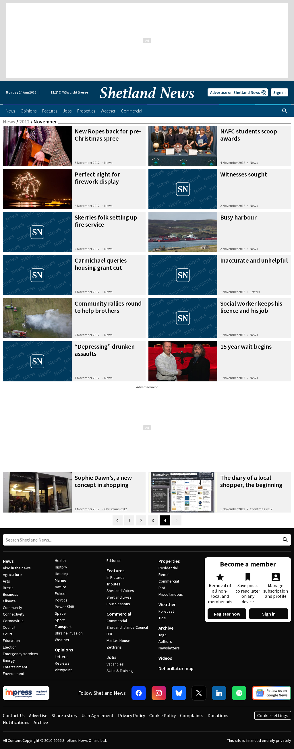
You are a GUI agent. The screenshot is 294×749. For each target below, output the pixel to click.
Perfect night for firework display (97, 177)
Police (60, 593)
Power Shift (64, 606)
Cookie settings (272, 715)
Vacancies (115, 664)
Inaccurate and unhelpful (254, 260)
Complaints (191, 715)
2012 (24, 121)
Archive (165, 628)
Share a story (64, 715)
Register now (227, 614)
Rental (163, 574)
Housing (62, 573)
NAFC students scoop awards (248, 134)
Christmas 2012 (115, 509)
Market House (118, 640)
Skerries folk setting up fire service (106, 220)
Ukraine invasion (69, 633)
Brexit (8, 587)
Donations (218, 715)
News (9, 121)
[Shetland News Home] (147, 102)
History (61, 567)
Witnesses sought (243, 174)
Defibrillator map (176, 668)
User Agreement (98, 715)
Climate (9, 601)
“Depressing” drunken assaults (105, 350)
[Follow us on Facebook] (138, 693)
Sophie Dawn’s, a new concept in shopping (103, 481)
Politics (61, 600)
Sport (60, 619)
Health (60, 560)
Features (115, 570)
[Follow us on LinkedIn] (219, 693)
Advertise (38, 715)
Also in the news (17, 568)
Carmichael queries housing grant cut (101, 263)
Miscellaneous (170, 594)
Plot (161, 587)
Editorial (114, 560)
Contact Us (14, 715)
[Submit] (284, 540)
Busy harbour (238, 217)
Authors (165, 641)
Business (10, 594)
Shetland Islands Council (127, 627)
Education (11, 640)
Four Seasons (118, 603)
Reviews (62, 663)
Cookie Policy (162, 715)
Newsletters (169, 648)
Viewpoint (63, 669)
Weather (62, 639)
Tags (162, 634)
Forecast (166, 611)
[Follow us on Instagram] (159, 693)
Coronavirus (13, 620)
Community (12, 607)
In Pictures (116, 577)
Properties (169, 561)
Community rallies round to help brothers (108, 307)
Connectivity (13, 614)
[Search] (284, 111)
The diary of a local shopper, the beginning (251, 481)
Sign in (279, 92)
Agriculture (12, 574)
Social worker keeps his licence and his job (251, 307)
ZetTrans (114, 647)
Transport (63, 626)
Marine (60, 580)
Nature (60, 586)
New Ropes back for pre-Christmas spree (108, 134)
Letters (255, 292)
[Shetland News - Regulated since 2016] (26, 693)
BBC (110, 634)
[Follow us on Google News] (271, 693)
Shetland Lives (119, 597)
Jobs (111, 657)
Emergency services (20, 653)
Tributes (114, 584)
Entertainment (15, 667)
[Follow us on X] (199, 693)
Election (10, 647)
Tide (162, 617)
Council (9, 627)
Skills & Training (120, 670)
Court (7, 634)
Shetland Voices (120, 590)
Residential (168, 568)
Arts (6, 581)
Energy (9, 660)
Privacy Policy (131, 715)
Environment (13, 673)
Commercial (119, 614)
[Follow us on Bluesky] (179, 693)
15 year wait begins (246, 346)
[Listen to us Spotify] (239, 693)
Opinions (64, 650)
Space (60, 613)
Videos (165, 658)
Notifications (16, 722)
